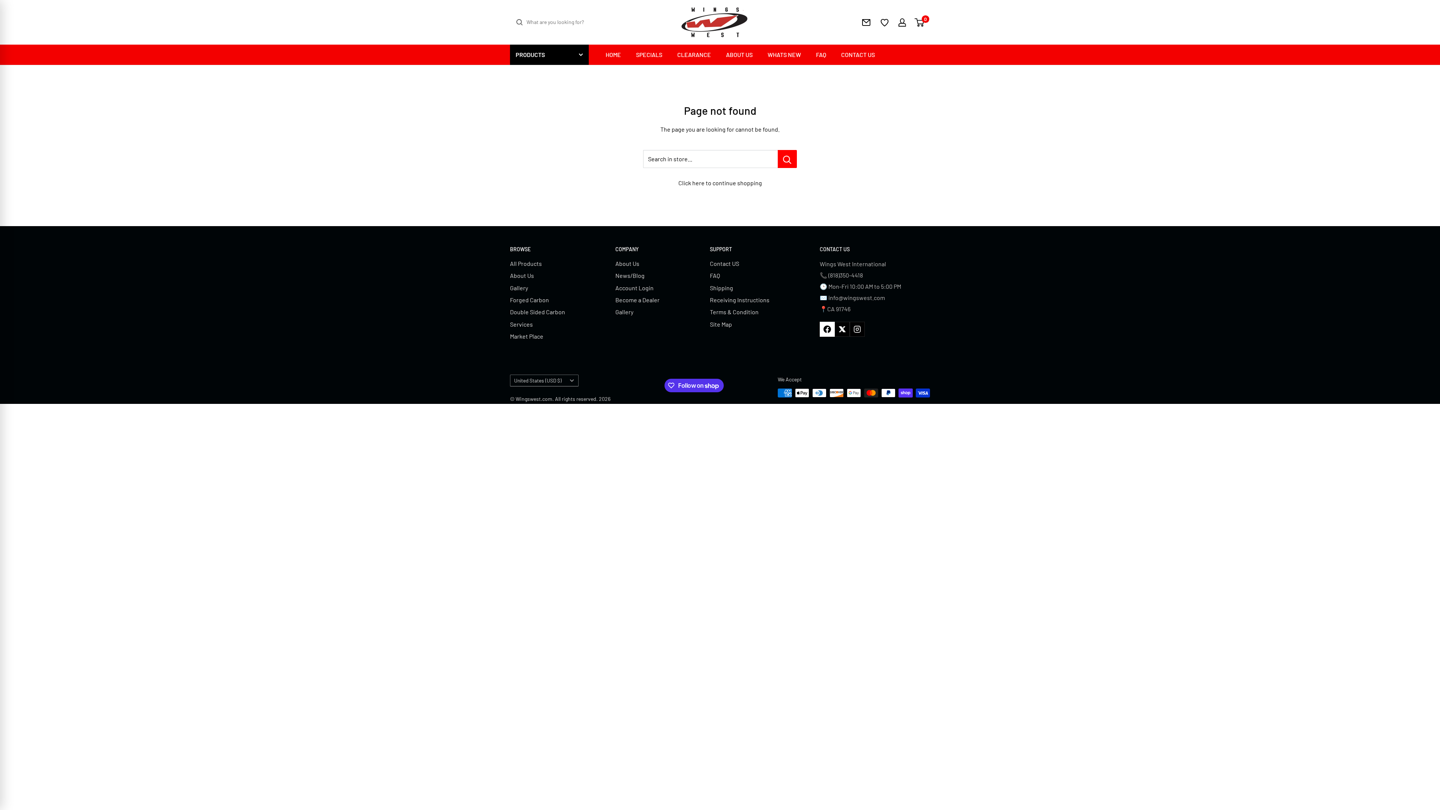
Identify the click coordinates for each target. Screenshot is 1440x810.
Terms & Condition (734, 311)
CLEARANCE (694, 54)
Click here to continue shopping (720, 182)
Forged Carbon (529, 299)
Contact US (724, 263)
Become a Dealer (637, 299)
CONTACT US (858, 54)
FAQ (821, 54)
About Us (522, 275)
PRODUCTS (530, 54)
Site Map (721, 324)
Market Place (526, 336)
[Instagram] (857, 329)
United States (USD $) (538, 380)
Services (521, 324)
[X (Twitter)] (842, 329)
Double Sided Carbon (537, 311)
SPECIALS (649, 54)
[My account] (897, 22)
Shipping (721, 287)
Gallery (519, 287)
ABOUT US (739, 54)
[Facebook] (827, 329)
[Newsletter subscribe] (866, 22)
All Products (526, 263)
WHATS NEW (784, 54)
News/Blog (630, 275)
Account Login (634, 287)
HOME (613, 54)
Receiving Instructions (740, 299)
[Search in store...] (787, 159)
